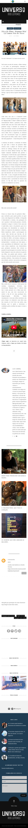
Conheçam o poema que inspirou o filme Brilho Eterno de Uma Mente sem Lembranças (17, 749)
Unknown (11, 559)
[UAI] (13, 1)
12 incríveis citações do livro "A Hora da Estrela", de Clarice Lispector (16, 733)
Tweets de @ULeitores (8, 768)
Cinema (10, 28)
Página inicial (20, 616)
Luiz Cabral (16, 369)
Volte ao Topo (14, 806)
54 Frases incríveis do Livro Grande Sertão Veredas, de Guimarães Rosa (15, 741)
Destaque (17, 28)
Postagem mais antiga (20, 618)
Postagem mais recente (8, 616)
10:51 (9, 562)
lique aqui (5, 341)
